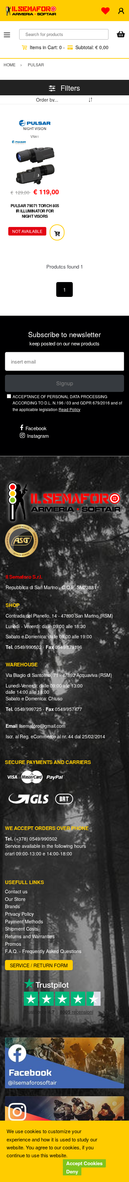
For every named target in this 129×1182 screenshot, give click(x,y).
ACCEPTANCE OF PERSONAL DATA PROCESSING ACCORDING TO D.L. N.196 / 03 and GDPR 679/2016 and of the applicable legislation (67, 403)
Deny (72, 1171)
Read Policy (69, 409)
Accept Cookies (84, 1163)
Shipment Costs (21, 928)
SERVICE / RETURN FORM (39, 965)
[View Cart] (120, 35)
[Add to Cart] (57, 232)
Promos (13, 944)
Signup (64, 383)
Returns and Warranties (30, 936)
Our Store (15, 899)
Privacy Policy (19, 913)
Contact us (16, 891)
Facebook (36, 428)
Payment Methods (24, 921)
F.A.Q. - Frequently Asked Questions (43, 951)
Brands (12, 906)
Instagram (38, 435)
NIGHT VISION (34, 128)
